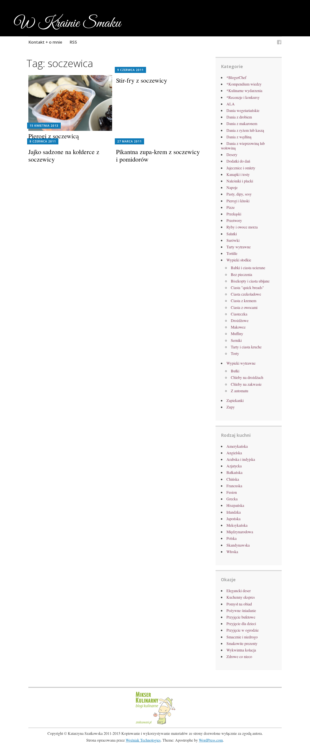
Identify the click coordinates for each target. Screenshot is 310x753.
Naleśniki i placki (239, 180)
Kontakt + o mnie (45, 42)
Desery (231, 154)
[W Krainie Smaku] (279, 43)
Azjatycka (234, 465)
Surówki (233, 240)
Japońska (233, 518)
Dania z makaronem (241, 123)
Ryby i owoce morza (242, 226)
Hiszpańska (235, 505)
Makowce (238, 326)
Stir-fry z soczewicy (141, 80)
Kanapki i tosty (238, 174)
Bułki (235, 370)
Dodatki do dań (238, 161)
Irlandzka (233, 512)
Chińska (232, 479)
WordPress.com (211, 740)
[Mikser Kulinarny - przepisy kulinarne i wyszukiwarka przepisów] (155, 724)
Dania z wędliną (238, 136)
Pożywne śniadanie (241, 610)
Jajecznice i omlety (240, 167)
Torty (235, 353)
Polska (231, 538)
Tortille (231, 253)
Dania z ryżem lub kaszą (245, 130)
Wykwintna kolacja (241, 649)
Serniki (236, 340)
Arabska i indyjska (240, 459)
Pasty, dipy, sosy (239, 193)
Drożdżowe (239, 320)
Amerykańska (237, 446)
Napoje (232, 187)
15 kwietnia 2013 (44, 126)
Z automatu (239, 390)
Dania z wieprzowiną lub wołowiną (243, 145)
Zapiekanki (235, 400)
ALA (230, 103)
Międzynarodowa (239, 531)
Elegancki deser (238, 590)
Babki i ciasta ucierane (248, 267)
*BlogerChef (236, 77)
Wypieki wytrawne (241, 363)
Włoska (232, 551)
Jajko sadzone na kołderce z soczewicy (63, 155)
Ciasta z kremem (243, 300)
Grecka (232, 498)
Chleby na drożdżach (247, 377)
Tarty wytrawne (238, 246)
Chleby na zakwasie (246, 384)
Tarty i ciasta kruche (246, 346)
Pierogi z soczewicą (53, 136)
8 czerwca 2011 (43, 141)
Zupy (230, 406)
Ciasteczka (239, 313)
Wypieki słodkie (238, 259)
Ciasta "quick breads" (247, 287)
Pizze (230, 207)
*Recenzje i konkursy (243, 97)
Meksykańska (237, 525)
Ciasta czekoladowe (246, 294)
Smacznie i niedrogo (242, 636)
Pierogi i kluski (237, 200)
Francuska (234, 485)
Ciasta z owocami (244, 307)
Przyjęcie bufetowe (240, 617)
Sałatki (231, 233)
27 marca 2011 (129, 141)
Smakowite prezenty (241, 643)
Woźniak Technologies (143, 740)
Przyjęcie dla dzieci (241, 623)
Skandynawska (238, 545)
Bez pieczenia (241, 274)
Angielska (234, 452)
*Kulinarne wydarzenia (244, 90)
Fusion (231, 492)
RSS (73, 42)
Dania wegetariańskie (242, 110)
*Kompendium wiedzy (244, 83)
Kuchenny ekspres (240, 597)
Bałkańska (234, 472)
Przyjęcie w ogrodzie (242, 630)
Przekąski (233, 213)
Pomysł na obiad (239, 603)
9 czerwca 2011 (130, 70)
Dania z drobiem (239, 116)
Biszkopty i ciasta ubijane (250, 280)
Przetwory (234, 220)
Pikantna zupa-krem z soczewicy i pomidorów (158, 155)
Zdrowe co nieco (239, 656)
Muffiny (237, 333)
